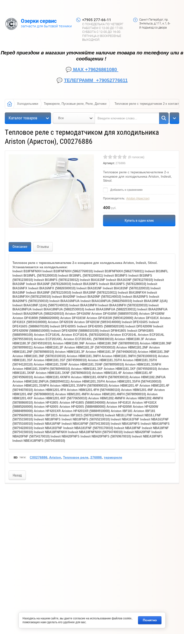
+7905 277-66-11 (96, 20)
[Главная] (9, 103)
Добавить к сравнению (126, 190)
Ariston (55, 457)
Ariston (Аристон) (138, 198)
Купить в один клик (139, 220)
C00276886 (38, 457)
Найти (164, 118)
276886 (96, 457)
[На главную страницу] (11, 24)
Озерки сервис (39, 21)
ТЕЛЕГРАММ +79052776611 (96, 80)
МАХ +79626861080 (95, 69)
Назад (17, 475)
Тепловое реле (75, 457)
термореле (113, 457)
